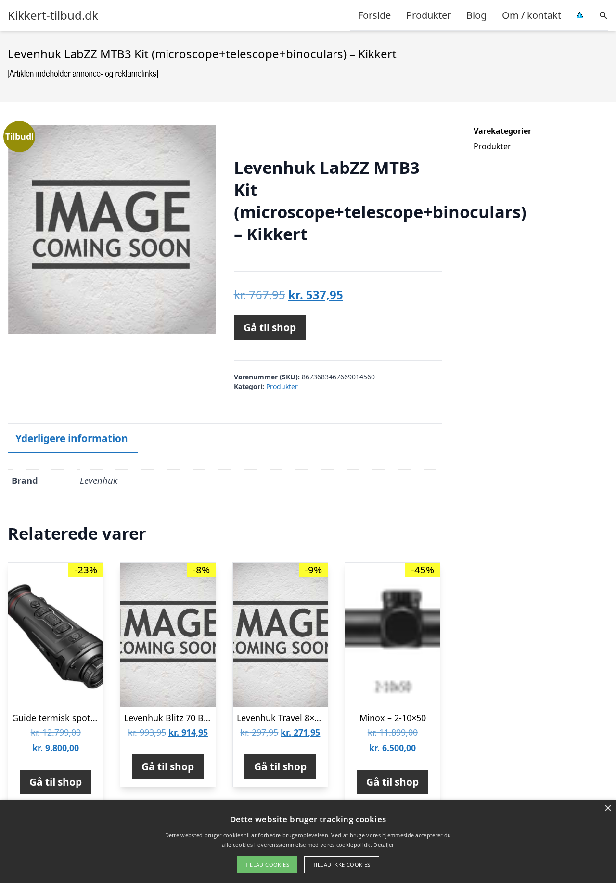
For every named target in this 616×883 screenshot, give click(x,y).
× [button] (607, 808)
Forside (374, 15)
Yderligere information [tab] (71, 438)
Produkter (428, 15)
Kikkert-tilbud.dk (53, 15)
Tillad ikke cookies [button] (342, 864)
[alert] (308, 841)
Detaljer (383, 844)
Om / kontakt (531, 15)
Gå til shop (270, 327)
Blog (476, 15)
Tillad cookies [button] (267, 864)
